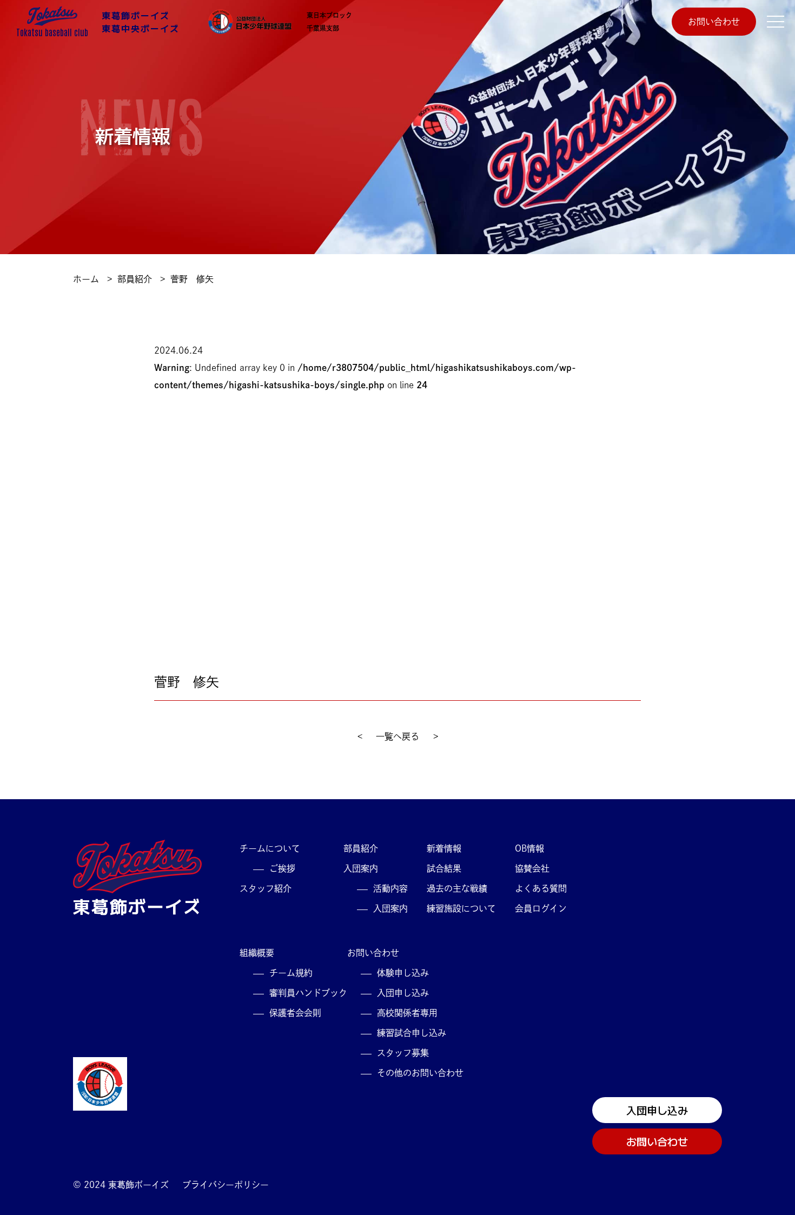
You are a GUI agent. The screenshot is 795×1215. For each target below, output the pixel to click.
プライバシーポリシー (225, 1184)
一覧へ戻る (397, 736)
